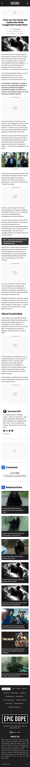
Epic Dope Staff (16, 29)
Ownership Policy (18, 703)
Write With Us (6, 689)
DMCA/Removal (10, 696)
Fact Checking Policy (8, 700)
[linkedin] (12, 431)
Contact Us (6, 693)
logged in (12, 475)
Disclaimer (23, 693)
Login (13, 688)
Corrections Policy (21, 700)
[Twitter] (9, 431)
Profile (18, 688)
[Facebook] (4, 431)
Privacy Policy (14, 693)
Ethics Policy (9, 703)
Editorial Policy (19, 696)
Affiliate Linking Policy (14, 707)
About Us (24, 688)
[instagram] (7, 431)
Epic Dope (7, 764)
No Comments (12, 33)
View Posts (6, 433)
